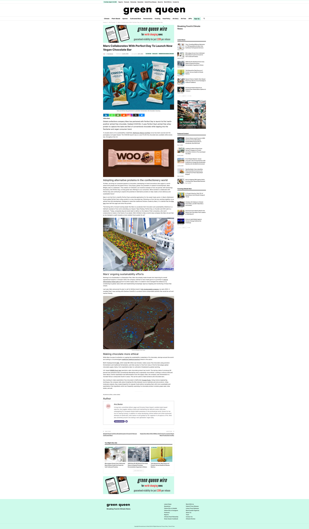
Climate (106, 18)
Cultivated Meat (135, 18)
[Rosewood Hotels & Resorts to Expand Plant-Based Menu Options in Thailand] (180, 89)
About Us (160, 2)
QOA (117, 363)
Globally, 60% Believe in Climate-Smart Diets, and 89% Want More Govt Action (194, 203)
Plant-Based (116, 18)
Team (187, 514)
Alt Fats (183, 18)
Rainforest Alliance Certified (141, 133)
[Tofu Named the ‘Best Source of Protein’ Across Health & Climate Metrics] (161, 454)
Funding (157, 18)
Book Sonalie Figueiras (192, 510)
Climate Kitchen (190, 519)
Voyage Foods (146, 380)
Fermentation (147, 18)
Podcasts (126, 2)
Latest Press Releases (192, 508)
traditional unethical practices (131, 359)
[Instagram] (130, 115)
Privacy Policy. (164, 526)
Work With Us (168, 2)
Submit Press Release (151, 2)
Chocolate (154, 53)
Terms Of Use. (171, 526)
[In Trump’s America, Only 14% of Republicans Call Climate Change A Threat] (180, 195)
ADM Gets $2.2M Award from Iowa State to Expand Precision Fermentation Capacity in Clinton (194, 63)
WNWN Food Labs (115, 370)
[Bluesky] (142, 115)
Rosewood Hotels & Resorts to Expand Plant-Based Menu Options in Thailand (195, 89)
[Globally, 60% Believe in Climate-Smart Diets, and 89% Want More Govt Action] (180, 203)
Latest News (167, 504)
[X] (136, 115)
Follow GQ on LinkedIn (170, 508)
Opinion (125, 18)
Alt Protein (148, 53)
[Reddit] (124, 115)
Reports (120, 2)
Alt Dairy (175, 18)
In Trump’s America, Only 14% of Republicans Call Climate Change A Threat (195, 195)
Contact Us (176, 2)
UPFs (190, 18)
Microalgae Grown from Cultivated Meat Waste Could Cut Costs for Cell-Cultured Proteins (194, 54)
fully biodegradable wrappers (150, 289)
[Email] (118, 115)
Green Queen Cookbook (171, 519)
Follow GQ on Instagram (171, 510)
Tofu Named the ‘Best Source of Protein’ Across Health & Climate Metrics (194, 72)
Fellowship (133, 2)
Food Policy (166, 18)
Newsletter (140, 2)
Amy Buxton (118, 404)
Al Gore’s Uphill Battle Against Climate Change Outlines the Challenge (193, 221)
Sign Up (196, 18)
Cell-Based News (109, 447)
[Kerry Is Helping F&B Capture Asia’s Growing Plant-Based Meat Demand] (180, 181)
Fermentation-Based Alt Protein (166, 53)
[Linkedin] (106, 115)
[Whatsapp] (112, 115)
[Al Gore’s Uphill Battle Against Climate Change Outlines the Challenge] (180, 221)
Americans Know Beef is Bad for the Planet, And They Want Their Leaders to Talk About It (195, 212)
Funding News (131, 447)
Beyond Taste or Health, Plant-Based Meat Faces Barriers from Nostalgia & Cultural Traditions (195, 80)
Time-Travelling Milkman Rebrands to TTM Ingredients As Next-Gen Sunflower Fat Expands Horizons (195, 46)
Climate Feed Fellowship (171, 516)
